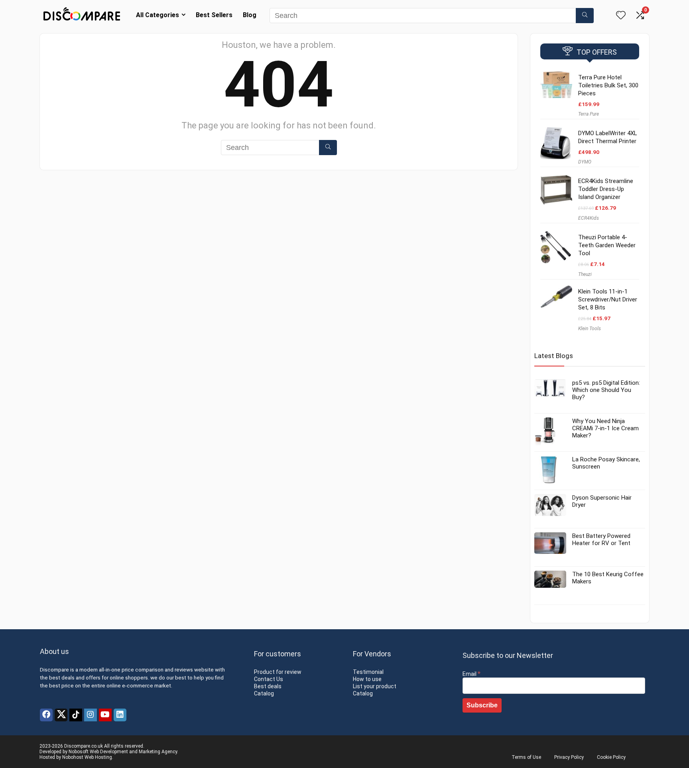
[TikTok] (75, 715)
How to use (367, 679)
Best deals (268, 686)
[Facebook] (46, 715)
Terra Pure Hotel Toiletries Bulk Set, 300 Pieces (608, 85)
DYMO (584, 162)
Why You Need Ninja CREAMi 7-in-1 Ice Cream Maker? (605, 428)
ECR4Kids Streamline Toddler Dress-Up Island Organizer (605, 189)
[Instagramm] (90, 715)
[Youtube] (105, 715)
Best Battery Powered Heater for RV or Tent (601, 539)
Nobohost (72, 757)
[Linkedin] (120, 715)
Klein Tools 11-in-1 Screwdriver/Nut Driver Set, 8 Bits (607, 299)
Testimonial (368, 672)
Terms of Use (526, 757)
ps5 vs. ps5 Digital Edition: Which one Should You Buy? (606, 390)
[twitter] (61, 715)
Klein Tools (589, 328)
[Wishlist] (621, 16)
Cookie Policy (611, 757)
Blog (249, 15)
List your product (374, 686)
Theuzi (585, 274)
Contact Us (268, 679)
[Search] (585, 15)
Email (471, 674)
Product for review (277, 672)
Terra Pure (588, 114)
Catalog (264, 693)
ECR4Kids (588, 218)
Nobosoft (79, 751)
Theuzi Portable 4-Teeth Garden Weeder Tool (607, 245)
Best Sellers (214, 15)
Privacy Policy (569, 757)
